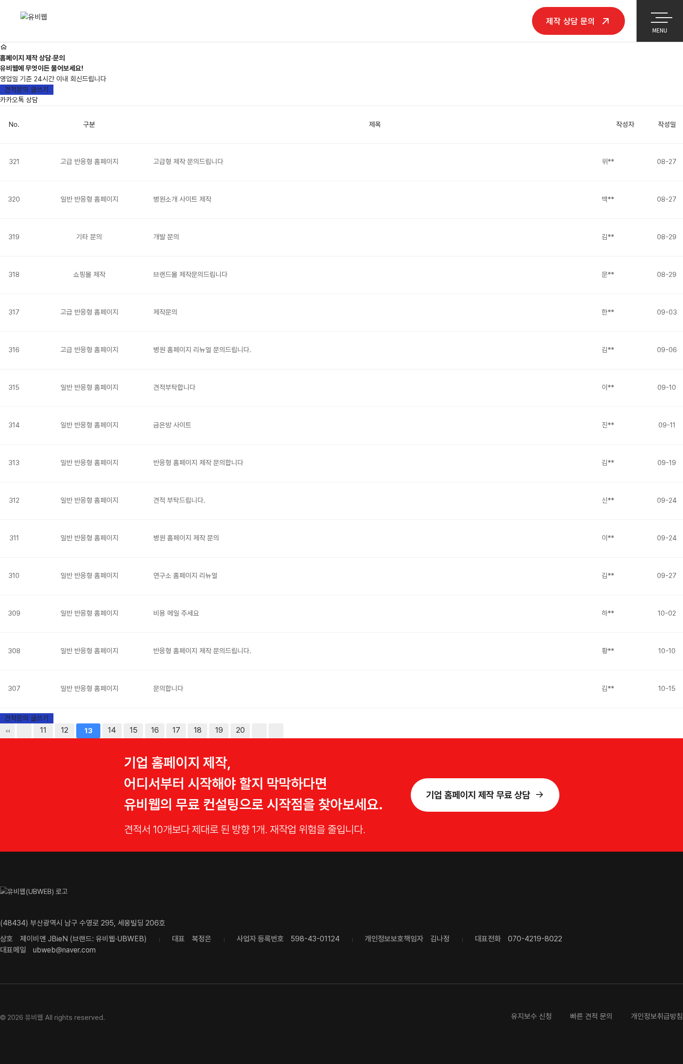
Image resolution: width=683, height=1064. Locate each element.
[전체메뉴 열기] (659, 16)
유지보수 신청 (531, 1016)
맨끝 (276, 730)
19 (219, 730)
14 (112, 730)
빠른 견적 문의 (591, 1016)
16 (155, 730)
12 (64, 730)
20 (240, 730)
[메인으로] (3, 47)
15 (134, 730)
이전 (24, 730)
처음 (7, 730)
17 (176, 730)
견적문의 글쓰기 (27, 89)
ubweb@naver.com (64, 950)
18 (198, 730)
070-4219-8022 (535, 938)
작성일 (667, 124)
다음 (259, 730)
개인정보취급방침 (657, 1016)
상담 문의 (572, 20)
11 (43, 730)
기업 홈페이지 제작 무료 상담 (478, 795)
